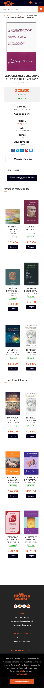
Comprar (13, 247)
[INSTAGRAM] (24, 606)
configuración (22, 674)
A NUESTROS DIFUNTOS (31, 538)
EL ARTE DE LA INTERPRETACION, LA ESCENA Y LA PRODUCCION (31, 478)
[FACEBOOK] (16, 606)
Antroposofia (21, 16)
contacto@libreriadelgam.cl (22, 621)
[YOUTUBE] (28, 606)
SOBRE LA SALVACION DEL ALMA (31, 228)
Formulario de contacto (22, 625)
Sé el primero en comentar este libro (22, 178)
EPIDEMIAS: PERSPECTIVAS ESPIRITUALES (31, 289)
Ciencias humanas (9, 16)
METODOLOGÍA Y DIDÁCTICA (13, 538)
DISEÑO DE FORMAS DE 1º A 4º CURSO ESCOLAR (12, 289)
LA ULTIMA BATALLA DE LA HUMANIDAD (13, 351)
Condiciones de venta (22, 638)
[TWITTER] (20, 606)
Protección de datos (22, 642)
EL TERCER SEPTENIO (31, 351)
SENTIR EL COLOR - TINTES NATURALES (12, 228)
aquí (22, 671)
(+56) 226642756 (22, 617)
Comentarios (13, 170)
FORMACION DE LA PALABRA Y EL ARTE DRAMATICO (12, 419)
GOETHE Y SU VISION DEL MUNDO (13, 478)
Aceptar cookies (22, 682)
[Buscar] (41, 9)
